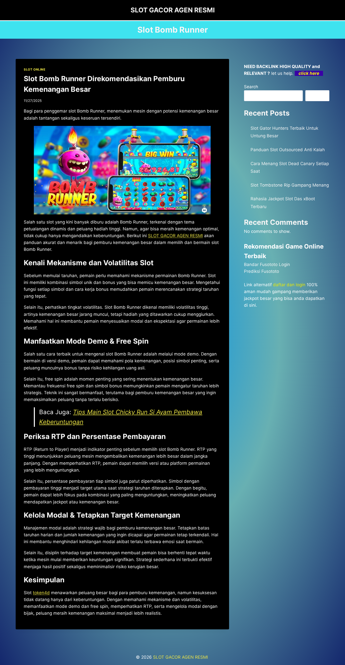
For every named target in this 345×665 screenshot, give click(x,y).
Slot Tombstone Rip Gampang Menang (290, 185)
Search (251, 86)
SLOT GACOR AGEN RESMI (181, 657)
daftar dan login (289, 284)
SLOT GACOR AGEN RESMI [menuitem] (175, 235)
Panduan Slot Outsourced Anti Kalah (288, 149)
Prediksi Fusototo (261, 271)
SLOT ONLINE (34, 69)
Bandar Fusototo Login (267, 264)
